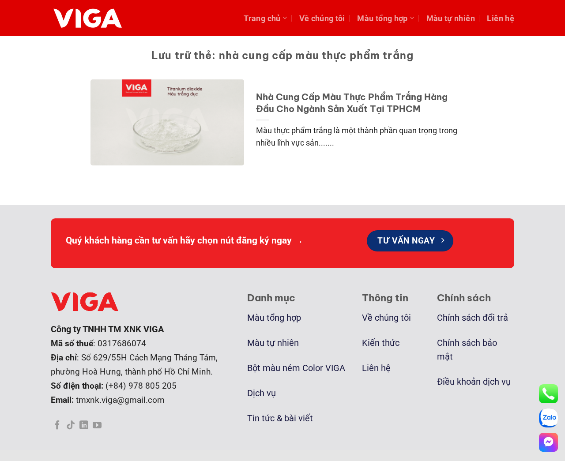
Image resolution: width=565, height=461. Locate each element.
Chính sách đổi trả (472, 318)
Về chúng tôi (322, 18)
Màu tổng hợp (382, 18)
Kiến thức (380, 343)
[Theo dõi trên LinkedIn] (83, 426)
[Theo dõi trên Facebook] (57, 426)
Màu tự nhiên (450, 18)
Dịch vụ (261, 393)
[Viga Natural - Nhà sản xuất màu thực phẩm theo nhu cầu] (90, 18)
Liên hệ (500, 18)
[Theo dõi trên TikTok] (70, 426)
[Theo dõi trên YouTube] (97, 426)
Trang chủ (262, 18)
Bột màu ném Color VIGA (296, 368)
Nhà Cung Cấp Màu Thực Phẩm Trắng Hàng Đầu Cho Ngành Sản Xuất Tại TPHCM (352, 102)
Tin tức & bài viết (280, 418)
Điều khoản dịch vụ (474, 382)
